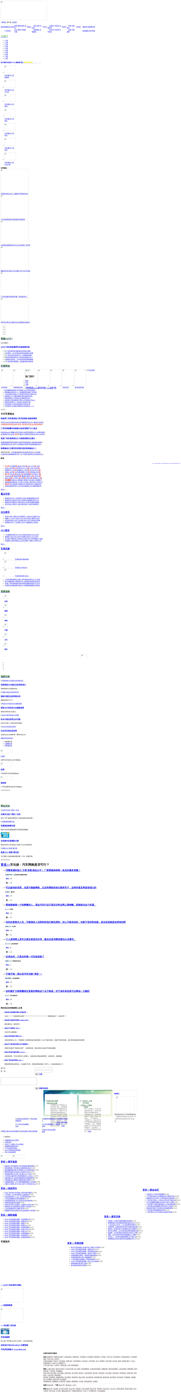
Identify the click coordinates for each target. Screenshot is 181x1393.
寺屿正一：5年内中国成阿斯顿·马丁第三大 (122, 1237)
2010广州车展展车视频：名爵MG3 (16, 1221)
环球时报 (123, 1373)
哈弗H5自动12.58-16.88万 (30, 537)
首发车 (9, 62)
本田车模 (4, 387)
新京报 (95, 1373)
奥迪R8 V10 (37, 478)
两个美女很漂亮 (10, 1152)
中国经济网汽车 (77, 1391)
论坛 (15, 30)
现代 (30, 452)
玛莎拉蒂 (8, 1142)
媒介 (51, 1365)
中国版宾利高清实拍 (8, 424)
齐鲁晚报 (127, 1377)
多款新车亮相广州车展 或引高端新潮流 (159, 1208)
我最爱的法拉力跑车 (12, 1140)
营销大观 (63, 1365)
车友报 (115, 1361)
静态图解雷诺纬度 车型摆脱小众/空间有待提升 (20, 390)
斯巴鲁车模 (42, 387)
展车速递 (12, 1161)
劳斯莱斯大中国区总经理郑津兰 (13, 685)
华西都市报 (47, 1381)
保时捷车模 (29, 387)
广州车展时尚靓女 (11, 1148)
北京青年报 (88, 1373)
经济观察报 (85, 1369)
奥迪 (14, 480)
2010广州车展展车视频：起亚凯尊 (16, 1235)
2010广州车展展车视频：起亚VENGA (17, 1229)
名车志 (56, 1359)
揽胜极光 (21, 480)
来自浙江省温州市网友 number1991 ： (17, 1020)
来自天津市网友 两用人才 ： (14, 1036)
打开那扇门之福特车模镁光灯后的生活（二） (20, 406)
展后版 (14, 22)
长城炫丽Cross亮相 (31, 522)
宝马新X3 (32, 480)
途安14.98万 (22, 466)
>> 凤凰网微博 (6, 1305)
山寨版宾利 (37, 484)
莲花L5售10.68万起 (38, 434)
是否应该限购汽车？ (26, 357)
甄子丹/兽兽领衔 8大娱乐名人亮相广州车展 (85, 1247)
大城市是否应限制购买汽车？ (11, 454)
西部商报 (75, 1381)
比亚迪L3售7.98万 (24, 520)
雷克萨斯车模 (79, 387)
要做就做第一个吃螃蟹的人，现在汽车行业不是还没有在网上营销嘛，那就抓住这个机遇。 (51, 905)
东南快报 (75, 1377)
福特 (26, 452)
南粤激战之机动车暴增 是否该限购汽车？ (121, 1238)
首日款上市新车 (11, 504)
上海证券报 (122, 1369)
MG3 (38, 516)
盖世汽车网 (128, 1389)
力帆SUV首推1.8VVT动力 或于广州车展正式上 (20, 1184)
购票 (6, 611)
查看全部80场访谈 (7, 738)
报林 (119, 1361)
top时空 (56, 1365)
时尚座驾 (117, 1357)
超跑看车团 (91, 27)
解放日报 (106, 1377)
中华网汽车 (92, 1391)
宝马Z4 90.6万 (34, 470)
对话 (34, 26)
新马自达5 (33, 482)
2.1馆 (6, 44)
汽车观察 (90, 1357)
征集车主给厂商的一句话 (10, 814)
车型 (6, 75)
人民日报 (50, 1375)
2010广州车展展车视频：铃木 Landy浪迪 (84, 1261)
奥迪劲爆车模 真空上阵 (79, 1263)
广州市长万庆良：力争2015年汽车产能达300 (161, 1200)
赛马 (6, 135)
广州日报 (52, 1371)
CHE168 (112, 1389)
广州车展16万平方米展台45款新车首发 (159, 1212)
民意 (6, 150)
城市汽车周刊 (60, 1369)
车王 (97, 1361)
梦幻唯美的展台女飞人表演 (31, 579)
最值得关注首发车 (11, 500)
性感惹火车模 (17, 442)
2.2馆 (6, 46)
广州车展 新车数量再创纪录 (155, 1210)
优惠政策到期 (27, 355)
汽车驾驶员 (77, 1361)
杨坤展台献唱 (37, 442)
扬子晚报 (113, 1377)
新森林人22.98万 (22, 470)
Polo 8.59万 (31, 466)
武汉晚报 (63, 1379)
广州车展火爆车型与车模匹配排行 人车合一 (19, 1176)
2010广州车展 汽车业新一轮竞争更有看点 (18, 1192)
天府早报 (62, 1381)
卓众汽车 (72, 1389)
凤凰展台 (116, 1093)
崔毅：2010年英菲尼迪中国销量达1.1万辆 (121, 1235)
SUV (13, 62)
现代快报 (120, 1377)
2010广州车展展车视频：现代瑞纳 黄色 (84, 1251)
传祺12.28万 (9, 472)
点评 (38, 466)
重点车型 (5, 494)
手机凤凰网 (5, 1337)
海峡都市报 (60, 1377)
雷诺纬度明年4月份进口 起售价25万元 (17, 1172)
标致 (18, 452)
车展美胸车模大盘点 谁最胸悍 (81, 1257)
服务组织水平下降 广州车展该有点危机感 (160, 1198)
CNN (3, 756)
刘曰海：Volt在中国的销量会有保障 (120, 1221)
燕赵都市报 (98, 1377)
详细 (62, 1126)
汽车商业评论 (125, 1357)
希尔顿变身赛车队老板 (78, 1265)
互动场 (78, 27)
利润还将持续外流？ (13, 357)
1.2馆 (6, 42)
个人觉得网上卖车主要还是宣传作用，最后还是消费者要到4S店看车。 (41, 939)
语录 (38, 26)
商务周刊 (97, 1357)
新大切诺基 (13, 484)
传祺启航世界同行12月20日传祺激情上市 (18, 486)
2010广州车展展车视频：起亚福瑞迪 (17, 1233)
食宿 (6, 620)
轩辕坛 (29, 27)
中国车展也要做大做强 (12, 1202)
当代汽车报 (69, 1369)
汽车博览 (62, 1361)
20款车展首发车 (22, 504)
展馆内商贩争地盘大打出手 (31, 583)
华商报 (68, 1381)
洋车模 (14, 452)
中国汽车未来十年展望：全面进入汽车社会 (19, 1204)
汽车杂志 (85, 1361)
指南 (22, 26)
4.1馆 (6, 52)
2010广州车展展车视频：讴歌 (14, 1223)
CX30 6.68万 (34, 468)
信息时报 (68, 1373)
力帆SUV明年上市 (35, 540)
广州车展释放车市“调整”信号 (14, 1208)
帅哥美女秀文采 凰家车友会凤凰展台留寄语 (15, 322)
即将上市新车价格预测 (25, 500)
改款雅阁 (27, 474)
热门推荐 (4, 62)
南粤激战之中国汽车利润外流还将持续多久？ (19, 448)
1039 (74, 1385)
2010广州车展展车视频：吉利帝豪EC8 (17, 1219)
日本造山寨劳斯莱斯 (35, 424)
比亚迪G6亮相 (35, 520)
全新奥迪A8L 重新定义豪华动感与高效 (17, 1180)
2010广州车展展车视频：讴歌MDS (82, 1249)
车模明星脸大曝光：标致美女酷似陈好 (84, 1255)
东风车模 (66, 387)
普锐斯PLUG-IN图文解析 (36, 432)
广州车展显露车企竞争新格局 (14, 1198)
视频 (19, 26)
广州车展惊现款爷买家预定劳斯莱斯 (13, 219)
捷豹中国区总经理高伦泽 (10, 696)
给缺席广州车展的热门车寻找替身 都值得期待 (19, 418)
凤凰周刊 (50, 1357)
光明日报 (130, 1373)
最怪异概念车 (37, 486)
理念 (19, 474)
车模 (69, 26)
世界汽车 (69, 1361)
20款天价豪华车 (33, 504)
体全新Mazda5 (6, 432)
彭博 (2, 769)
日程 (6, 601)
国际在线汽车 (66, 1391)
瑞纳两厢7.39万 (23, 472)
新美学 (64, 27)
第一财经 (77, 1369)
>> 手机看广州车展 (8, 1325)
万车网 (58, 1391)
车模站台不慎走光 (21, 567)
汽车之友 (110, 1357)
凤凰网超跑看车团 (8, 826)
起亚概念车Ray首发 (7, 434)
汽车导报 (108, 1361)
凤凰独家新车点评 (33, 498)
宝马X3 (36, 476)
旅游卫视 (50, 1385)
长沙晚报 (49, 1379)
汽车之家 (106, 1389)
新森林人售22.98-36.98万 (13, 537)
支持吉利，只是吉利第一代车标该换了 (25, 956)
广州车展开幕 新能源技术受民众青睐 (18, 351)
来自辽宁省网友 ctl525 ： (13, 1028)
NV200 (7, 92)
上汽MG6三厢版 (31, 516)
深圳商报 (52, 1377)
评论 (7, 878)
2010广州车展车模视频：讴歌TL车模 (83, 1253)
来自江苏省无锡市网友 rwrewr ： (16, 1052)
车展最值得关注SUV (27, 422)
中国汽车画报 (47, 1361)
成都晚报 (55, 1381)
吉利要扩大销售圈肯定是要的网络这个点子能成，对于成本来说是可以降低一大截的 (48, 991)
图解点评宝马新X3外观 (19, 432)
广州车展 (8, 31)
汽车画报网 (101, 1391)
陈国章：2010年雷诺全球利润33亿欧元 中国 (122, 1233)
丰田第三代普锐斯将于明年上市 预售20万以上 (20, 400)
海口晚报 (68, 1377)
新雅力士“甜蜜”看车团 (10, 852)
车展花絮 (5, 548)
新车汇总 (36, 500)
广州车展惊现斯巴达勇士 (13, 579)
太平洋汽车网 (63, 1389)
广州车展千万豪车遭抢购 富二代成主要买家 (160, 1204)
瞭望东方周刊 (58, 1357)
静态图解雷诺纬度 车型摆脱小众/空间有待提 (19, 1170)
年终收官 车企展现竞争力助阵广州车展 (18, 1206)
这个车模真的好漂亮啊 (12, 1150)
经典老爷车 (29, 484)
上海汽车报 (51, 1369)
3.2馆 (6, 50)
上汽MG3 (16, 478)
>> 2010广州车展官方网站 (11, 1285)
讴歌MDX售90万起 (24, 538)
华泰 (38, 452)
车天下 (85, 1391)
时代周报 (61, 1373)
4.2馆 (6, 54)
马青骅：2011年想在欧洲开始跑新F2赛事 (19, 353)
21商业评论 (68, 1357)
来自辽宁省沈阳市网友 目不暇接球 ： (17, 1044)
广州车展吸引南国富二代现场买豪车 (83, 1259)
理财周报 (130, 1369)
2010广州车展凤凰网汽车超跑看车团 (15, 347)
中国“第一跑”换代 (22, 424)
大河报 (81, 1381)
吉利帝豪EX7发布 (37, 538)
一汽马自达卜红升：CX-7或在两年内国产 (121, 1225)
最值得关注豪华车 (11, 502)
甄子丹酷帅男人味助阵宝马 (14, 581)
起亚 (28, 478)
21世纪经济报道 (95, 1369)
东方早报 (75, 1373)
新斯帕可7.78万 (10, 470)
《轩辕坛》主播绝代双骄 (86, 1106)
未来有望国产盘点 (28, 428)
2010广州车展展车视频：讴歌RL (15, 1225)
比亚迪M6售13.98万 (11, 520)
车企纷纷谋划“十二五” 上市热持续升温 (17, 1196)
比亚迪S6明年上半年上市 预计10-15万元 (18, 1174)
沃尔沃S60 (8, 476)
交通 (6, 630)
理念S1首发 (9, 516)
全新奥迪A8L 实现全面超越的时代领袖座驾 (19, 1178)
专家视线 (36, 30)
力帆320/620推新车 (19, 516)
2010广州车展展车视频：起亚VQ (15, 1231)
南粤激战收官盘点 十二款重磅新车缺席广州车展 (21, 392)
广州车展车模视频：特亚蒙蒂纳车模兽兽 (19, 361)
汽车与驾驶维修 (72, 1365)
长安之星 (8, 164)
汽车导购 (92, 1361)
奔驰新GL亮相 (10, 540)
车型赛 (56, 30)
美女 (21, 62)
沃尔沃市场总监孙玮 (9, 731)
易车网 (99, 1389)
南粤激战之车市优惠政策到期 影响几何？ (121, 1223)
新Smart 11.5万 (23, 468)
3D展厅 (51, 26)
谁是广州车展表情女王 (10, 438)
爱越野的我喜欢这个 (12, 1146)
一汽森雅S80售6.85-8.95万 (13, 535)
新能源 (18, 62)
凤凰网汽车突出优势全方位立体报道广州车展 (20, 1210)
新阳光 (26, 480)
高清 (16, 434)
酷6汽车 (49, 1389)
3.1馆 (6, 48)
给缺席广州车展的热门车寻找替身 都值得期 (19, 1166)
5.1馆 (6, 56)
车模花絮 (79, 1243)
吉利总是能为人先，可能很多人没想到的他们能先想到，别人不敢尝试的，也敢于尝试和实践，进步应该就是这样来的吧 (66, 922)
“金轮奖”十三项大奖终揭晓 (155, 1194)
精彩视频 (12, 1215)
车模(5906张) (14, 422)
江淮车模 (92, 370)
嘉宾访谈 (115, 1216)
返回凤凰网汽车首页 (7, 27)
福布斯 (3, 783)
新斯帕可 (39, 480)
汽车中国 (52, 1391)
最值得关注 (10, 498)
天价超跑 (13, 466)
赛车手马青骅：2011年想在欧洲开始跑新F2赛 (123, 1231)
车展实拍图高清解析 (32, 502)
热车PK (51, 30)
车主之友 (50, 1359)
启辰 (22, 478)
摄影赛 (85, 27)
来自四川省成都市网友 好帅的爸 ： (16, 1012)
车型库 (56, 26)
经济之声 (62, 1385)
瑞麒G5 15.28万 (10, 518)
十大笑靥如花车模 (22, 444)
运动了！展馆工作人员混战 (14, 1144)
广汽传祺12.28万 (19, 522)
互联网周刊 (47, 1363)
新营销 (102, 1361)
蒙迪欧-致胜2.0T (27, 476)
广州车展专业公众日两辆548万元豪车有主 (160, 1196)
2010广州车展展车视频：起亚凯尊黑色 (17, 1237)
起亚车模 (53, 387)
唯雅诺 (7, 77)
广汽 (34, 452)
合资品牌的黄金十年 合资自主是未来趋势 (18, 1200)
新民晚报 (57, 1375)
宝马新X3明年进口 (11, 538)
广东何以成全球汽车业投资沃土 (32, 454)
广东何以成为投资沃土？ (14, 355)
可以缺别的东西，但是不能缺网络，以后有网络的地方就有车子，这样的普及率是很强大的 (51, 887)
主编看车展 (8, 743)
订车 (12, 75)
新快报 (45, 1377)
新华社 (81, 1373)
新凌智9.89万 (9, 522)
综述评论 (12, 1188)
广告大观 (46, 1365)
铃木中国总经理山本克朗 (10, 719)
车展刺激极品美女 (35, 444)
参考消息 (116, 1373)
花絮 (69, 30)
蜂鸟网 (78, 1389)
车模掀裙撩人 (27, 442)
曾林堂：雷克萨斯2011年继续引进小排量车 (122, 1229)
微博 (19, 30)
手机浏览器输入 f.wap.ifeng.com (13, 1349)
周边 (6, 649)
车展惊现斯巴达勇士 (27, 438)
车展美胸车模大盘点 (22, 576)
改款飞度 (8, 478)
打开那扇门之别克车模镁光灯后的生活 (17, 404)
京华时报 (101, 1373)
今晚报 (95, 1381)
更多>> (3, 489)
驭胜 (6, 106)
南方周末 (53, 1373)
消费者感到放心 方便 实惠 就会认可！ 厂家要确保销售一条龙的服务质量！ (43, 870)
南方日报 (46, 1373)
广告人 (133, 1361)
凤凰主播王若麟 (52, 1103)
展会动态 (154, 1190)
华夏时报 (105, 1369)
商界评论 (76, 1357)
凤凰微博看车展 (6, 442)
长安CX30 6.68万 (21, 518)
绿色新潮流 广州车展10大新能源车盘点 (18, 398)
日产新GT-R (35, 474)
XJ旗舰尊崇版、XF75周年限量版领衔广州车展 (20, 1182)
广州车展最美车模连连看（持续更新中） (14, 296)
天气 (6, 640)
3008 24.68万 (9, 468)
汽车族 (103, 1357)
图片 (9, 75)
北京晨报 (108, 1373)
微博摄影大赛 (87, 31)
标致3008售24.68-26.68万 (31, 535)
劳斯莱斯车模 (18, 387)
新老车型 (21, 502)
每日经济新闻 (113, 1369)
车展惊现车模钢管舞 (22, 559)
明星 (93, 31)
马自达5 (12, 474)
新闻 (15, 26)
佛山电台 (69, 1385)
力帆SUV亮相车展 (25, 434)
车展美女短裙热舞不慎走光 (14, 585)
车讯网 (55, 1389)
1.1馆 (6, 40)
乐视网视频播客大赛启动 (31, 585)
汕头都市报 (89, 1377)
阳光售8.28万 (34, 472)
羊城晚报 (59, 1371)
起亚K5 (26, 482)
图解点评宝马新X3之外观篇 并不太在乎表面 (15, 271)
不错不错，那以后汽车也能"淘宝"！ (24, 974)
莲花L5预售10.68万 (33, 518)
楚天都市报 (88, 1381)
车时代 (55, 1361)
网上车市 (93, 1389)
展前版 (3, 22)
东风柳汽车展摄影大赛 (10, 841)
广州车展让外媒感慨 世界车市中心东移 (159, 1206)
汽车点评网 (85, 1389)
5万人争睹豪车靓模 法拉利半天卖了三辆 (159, 1202)
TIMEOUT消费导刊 (58, 1363)
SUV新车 (5, 530)
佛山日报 (82, 1377)
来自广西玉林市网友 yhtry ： (14, 1060)
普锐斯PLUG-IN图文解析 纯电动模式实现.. (19, 396)
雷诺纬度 (17, 476)
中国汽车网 (120, 1389)
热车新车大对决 (21, 498)
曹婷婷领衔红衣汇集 (8, 444)
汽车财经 (83, 1357)
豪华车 (36, 422)
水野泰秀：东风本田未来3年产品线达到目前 (122, 1227)
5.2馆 (6, 58)
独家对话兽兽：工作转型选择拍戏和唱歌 (19, 359)
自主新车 (5, 512)
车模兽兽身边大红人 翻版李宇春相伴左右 (14, 194)
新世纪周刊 (126, 1361)
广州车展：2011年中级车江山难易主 (17, 1194)
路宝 (6, 121)
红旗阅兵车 (21, 484)
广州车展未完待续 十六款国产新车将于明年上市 (21, 394)
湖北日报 (56, 1379)
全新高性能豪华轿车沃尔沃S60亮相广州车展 (15, 245)
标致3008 (14, 482)
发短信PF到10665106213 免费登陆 (14, 1345)
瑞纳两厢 (8, 482)
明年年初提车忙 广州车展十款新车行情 (18, 402)
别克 (22, 452)
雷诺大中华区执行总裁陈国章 (12, 708)
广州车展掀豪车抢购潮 (10, 428)
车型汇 (45, 27)
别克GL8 (40, 482)
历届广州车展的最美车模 (13, 583)
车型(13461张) (5, 422)
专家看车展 (8, 745)
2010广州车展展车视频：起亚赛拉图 (17, 1227)
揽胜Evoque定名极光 (22, 540)
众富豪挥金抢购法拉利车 (31, 581)
